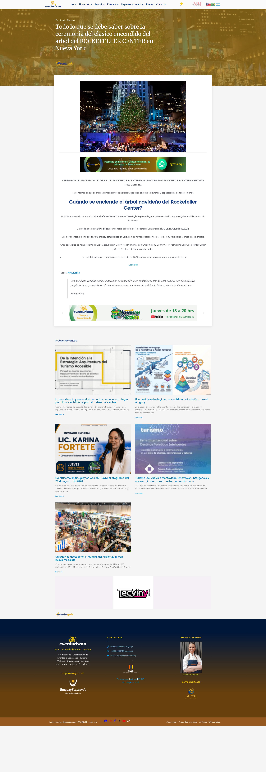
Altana (133, 679)
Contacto (161, 4)
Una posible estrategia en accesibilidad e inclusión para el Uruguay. (171, 400)
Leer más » (59, 414)
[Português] (213, 4)
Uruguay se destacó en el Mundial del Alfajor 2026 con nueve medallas (89, 558)
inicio (73, 4)
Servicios (99, 4)
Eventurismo (123, 679)
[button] (62, 313)
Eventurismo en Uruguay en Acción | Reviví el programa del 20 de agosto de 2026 (92, 479)
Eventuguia (60, 20)
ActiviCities (73, 272)
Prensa (150, 4)
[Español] (218, 4)
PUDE (141, 679)
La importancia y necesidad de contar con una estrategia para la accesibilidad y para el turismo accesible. (91, 400)
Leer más (133, 264)
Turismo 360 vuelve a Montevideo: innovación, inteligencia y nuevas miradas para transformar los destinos (172, 479)
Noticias (71, 20)
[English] (208, 4)
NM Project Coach (131, 682)
